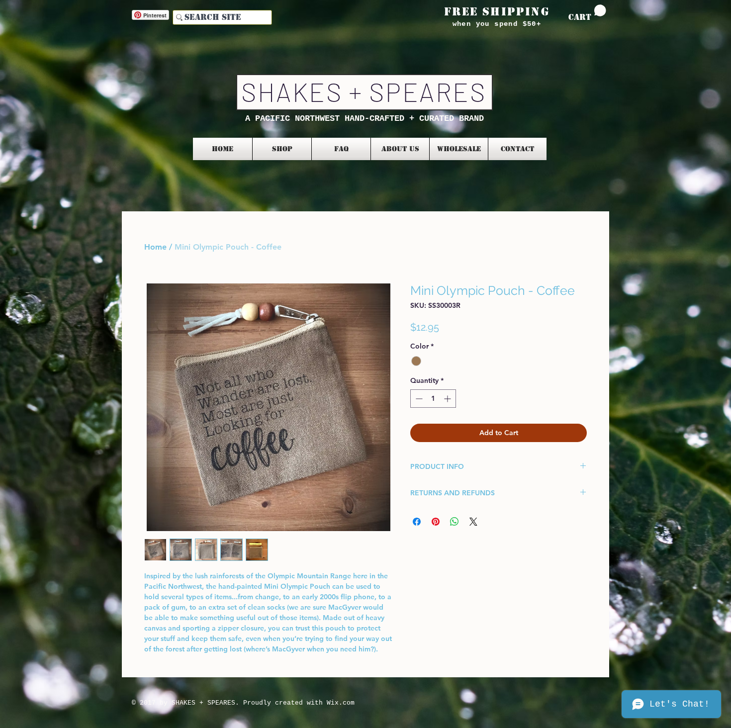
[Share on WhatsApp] (454, 522)
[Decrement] (418, 398)
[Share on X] (473, 522)
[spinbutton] (433, 398)
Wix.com (341, 703)
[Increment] (448, 398)
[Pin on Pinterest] (436, 522)
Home (155, 247)
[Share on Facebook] (417, 522)
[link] (587, 13)
